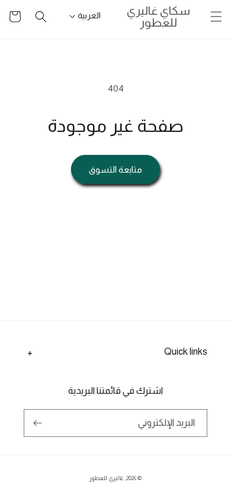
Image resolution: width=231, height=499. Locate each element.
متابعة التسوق (115, 169)
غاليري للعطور (106, 478)
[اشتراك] (37, 423)
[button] (216, 17)
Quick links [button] (185, 351)
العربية (89, 15)
